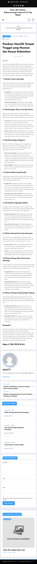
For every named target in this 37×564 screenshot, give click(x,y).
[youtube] (23, 5)
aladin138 (5, 61)
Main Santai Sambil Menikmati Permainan (14, 428)
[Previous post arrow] (33, 386)
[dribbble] (18, 5)
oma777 (16, 36)
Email (4, 487)
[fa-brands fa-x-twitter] (16, 5)
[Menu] (3, 20)
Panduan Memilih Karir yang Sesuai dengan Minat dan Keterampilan (16, 387)
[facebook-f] (14, 5)
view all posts (6, 376)
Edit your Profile (26, 373)
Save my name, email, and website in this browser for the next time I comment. (18, 499)
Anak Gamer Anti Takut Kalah (14, 445)
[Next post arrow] (33, 395)
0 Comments (6, 39)
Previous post (6, 384)
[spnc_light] (33, 20)
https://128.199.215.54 (14, 344)
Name (4, 478)
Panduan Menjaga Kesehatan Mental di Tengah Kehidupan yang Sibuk (17, 395)
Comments (5, 462)
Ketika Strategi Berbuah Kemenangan (17, 412)
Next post (5, 391)
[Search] (29, 20)
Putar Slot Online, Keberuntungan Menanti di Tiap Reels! (18, 12)
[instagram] (20, 5)
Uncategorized (6, 36)
